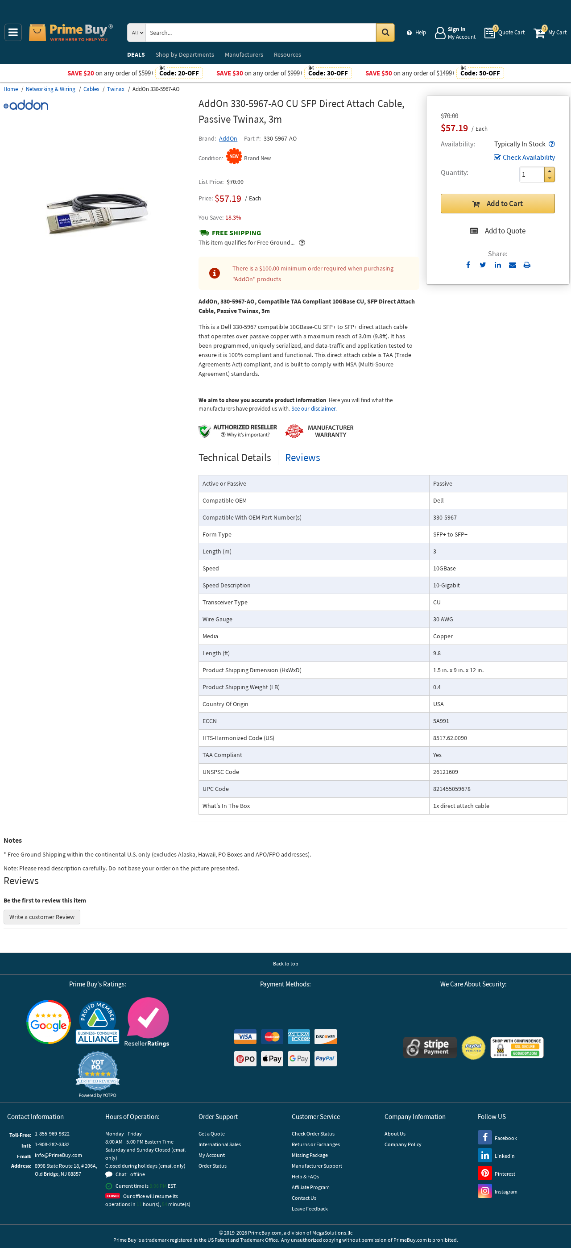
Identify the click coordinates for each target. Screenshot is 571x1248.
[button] (551, 143)
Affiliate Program (311, 1187)
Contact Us (304, 1197)
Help (420, 32)
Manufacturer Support (317, 1165)
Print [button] (527, 264)
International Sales (220, 1144)
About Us (395, 1133)
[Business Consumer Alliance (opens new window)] (97, 1022)
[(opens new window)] (97, 302)
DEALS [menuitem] (136, 54)
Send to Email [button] (512, 265)
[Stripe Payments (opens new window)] (430, 1047)
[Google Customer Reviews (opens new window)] (48, 1022)
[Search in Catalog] (385, 32)
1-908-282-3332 (52, 1144)
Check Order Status (313, 1133)
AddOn (228, 138)
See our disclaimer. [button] (314, 408)
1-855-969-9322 (52, 1133)
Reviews (302, 457)
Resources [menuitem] (287, 54)
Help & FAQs (305, 1176)
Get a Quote (212, 1133)
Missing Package (310, 1155)
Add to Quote (505, 231)
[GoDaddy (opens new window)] (517, 1047)
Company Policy (403, 1144)
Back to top (285, 963)
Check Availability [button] (529, 157)
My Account (212, 1155)
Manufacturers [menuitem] (244, 54)
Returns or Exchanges (316, 1144)
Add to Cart (505, 203)
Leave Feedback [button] (310, 1208)
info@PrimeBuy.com (58, 1155)
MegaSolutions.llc (332, 1232)
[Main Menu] (13, 32)
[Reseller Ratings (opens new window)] (146, 1022)
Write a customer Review (41, 917)
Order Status (213, 1165)
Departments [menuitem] (185, 54)
